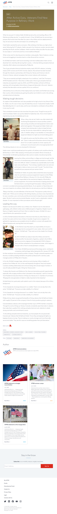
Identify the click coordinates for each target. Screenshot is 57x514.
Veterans (9, 338)
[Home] (7, 2)
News (24, 400)
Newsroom (5, 6)
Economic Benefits (16, 334)
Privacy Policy (7, 492)
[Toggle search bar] (48, 2)
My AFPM (6, 480)
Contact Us (7, 489)
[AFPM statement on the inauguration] (15, 413)
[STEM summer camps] (42, 372)
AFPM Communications (13, 26)
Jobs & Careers (29, 332)
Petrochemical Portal (9, 486)
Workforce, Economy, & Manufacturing (13, 332)
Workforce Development (28, 338)
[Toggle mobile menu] (52, 2)
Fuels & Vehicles (11, 406)
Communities (7, 334)
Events (5, 483)
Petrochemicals (21, 406)
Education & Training (40, 332)
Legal (5, 495)
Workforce (16, 338)
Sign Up (47, 466)
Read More (6, 400)
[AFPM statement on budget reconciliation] (15, 372)
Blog (10, 6)
